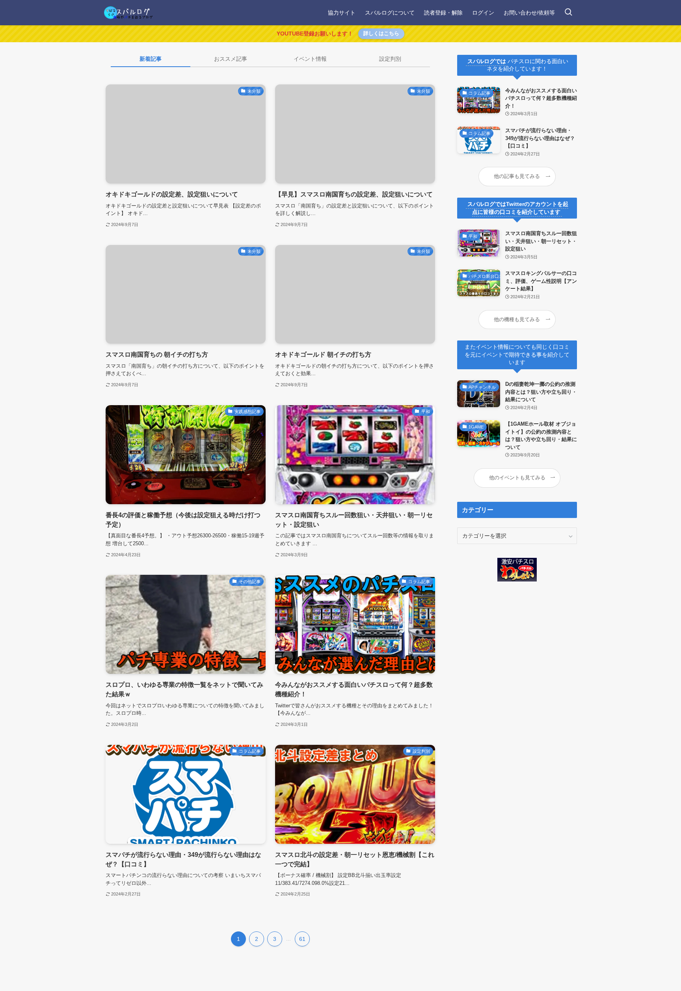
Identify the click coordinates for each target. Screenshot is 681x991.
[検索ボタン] (568, 12)
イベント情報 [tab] (310, 59)
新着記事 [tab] (151, 59)
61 (302, 939)
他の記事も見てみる (517, 176)
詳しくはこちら (381, 33)
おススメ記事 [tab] (230, 59)
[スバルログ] (128, 12)
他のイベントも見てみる (517, 478)
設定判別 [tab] (390, 59)
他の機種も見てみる (517, 319)
